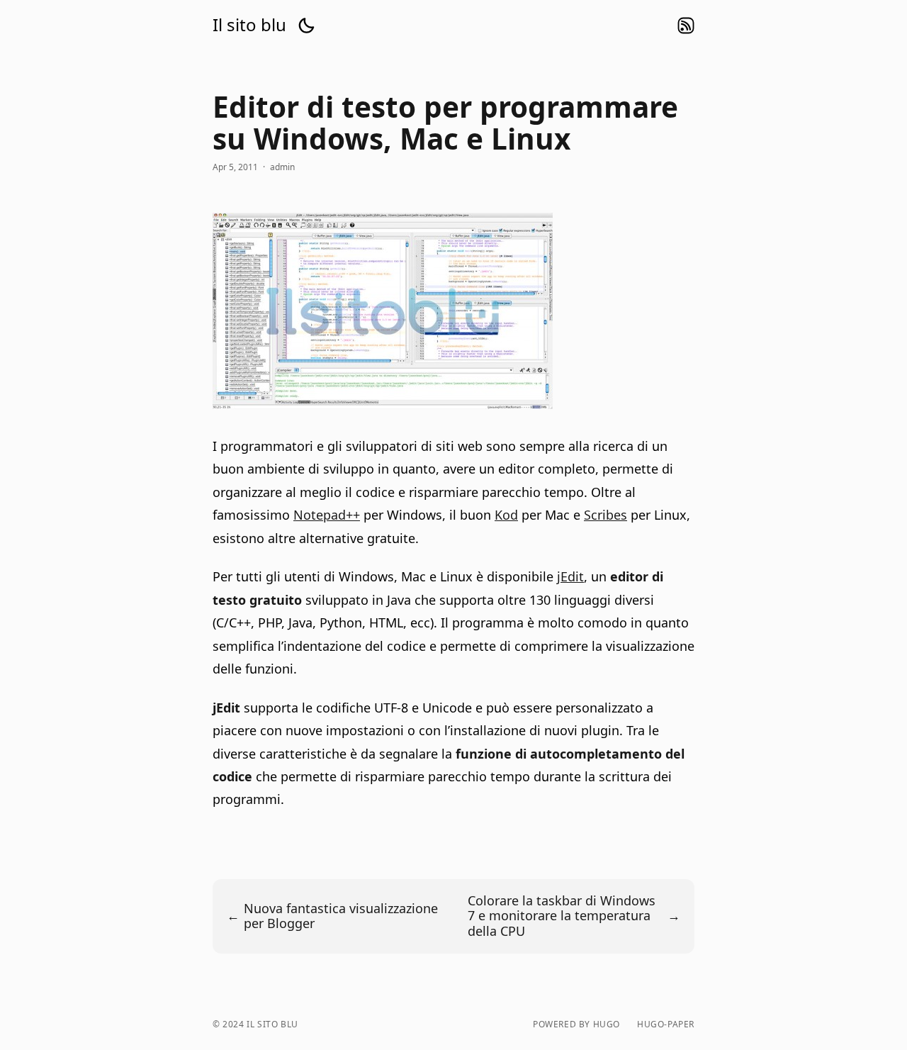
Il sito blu (249, 24)
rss (685, 25)
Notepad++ (326, 514)
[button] (306, 25)
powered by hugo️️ (576, 1024)
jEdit (570, 576)
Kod (506, 514)
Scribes (605, 514)
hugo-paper (665, 1024)
